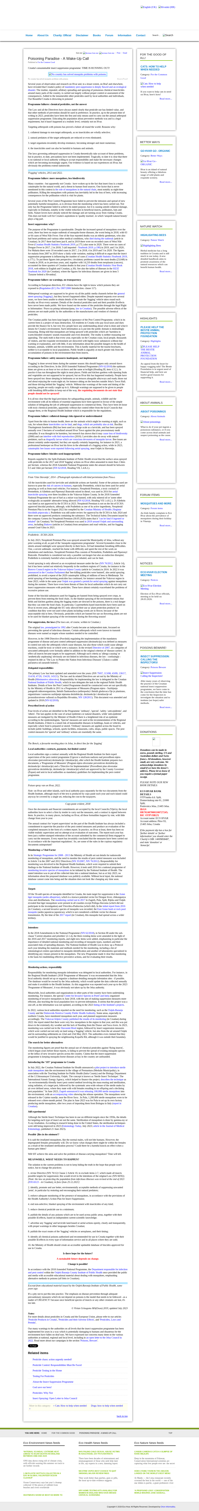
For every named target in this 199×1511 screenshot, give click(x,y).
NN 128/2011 (85, 697)
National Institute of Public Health (44, 682)
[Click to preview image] (77, 74)
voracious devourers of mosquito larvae (92, 439)
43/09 (115, 673)
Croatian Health (95, 256)
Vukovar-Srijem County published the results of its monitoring (75, 1019)
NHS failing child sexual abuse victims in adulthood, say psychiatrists (99, 1453)
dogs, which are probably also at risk (95, 424)
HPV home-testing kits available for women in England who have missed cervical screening (98, 1492)
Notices (154, 580)
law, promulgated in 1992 (53, 627)
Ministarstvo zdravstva (47, 679)
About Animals (157, 416)
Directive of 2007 (101, 647)
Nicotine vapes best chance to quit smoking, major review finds (97, 1472)
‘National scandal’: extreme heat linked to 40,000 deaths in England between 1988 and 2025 (41, 1454)
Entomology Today (71, 1126)
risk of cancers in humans (59, 485)
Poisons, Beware (89, 1340)
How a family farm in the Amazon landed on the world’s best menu (152, 1472)
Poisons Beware (158, 667)
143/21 (54, 676)
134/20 (46, 676)
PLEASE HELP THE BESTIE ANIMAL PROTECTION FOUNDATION (152, 332)
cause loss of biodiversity (115, 433)
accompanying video (63, 1094)
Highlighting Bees (153, 235)
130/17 (122, 673)
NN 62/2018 (105, 366)
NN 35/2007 (78, 861)
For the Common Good (46, 62)
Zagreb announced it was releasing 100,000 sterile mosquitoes (89, 1091)
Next (149, 122)
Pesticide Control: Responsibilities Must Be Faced (57, 1365)
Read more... (166, 98)
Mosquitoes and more (156, 503)
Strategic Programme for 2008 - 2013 (52, 855)
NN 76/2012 (106, 563)
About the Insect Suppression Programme (53, 1381)
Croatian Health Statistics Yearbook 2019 (55, 244)
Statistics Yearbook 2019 (115, 256)
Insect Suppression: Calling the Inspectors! (155, 659)
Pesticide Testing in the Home (47, 1370)
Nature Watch (157, 240)
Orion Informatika (168, 1507)
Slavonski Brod (68, 1028)
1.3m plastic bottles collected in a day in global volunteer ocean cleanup (42, 1475)
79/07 (100, 673)
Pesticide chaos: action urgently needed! (52, 1359)
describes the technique (112, 1079)
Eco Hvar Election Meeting (154, 574)
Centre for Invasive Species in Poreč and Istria (86, 995)
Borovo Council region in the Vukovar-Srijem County (54, 569)
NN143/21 (34, 1182)
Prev (145, 122)
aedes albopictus (51, 897)
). (50, 512)
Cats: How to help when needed (153, 68)
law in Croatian (83, 308)
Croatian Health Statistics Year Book (104, 265)
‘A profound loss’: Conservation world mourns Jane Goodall (151, 1491)
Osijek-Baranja (62, 1272)
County (73, 1272)
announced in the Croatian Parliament (46, 572)
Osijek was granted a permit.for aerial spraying (85, 581)
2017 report (65, 915)
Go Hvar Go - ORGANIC (155, 151)
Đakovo (48, 524)
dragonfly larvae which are (59, 439)
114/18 (31, 676)
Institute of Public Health (90, 1272)
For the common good (63, 1433)
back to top (122, 1416)
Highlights (156, 341)
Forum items (157, 508)
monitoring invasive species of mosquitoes (48, 870)
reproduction (68, 436)
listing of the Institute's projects (109, 1004)
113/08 (107, 673)
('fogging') (47, 296)
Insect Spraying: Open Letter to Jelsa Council (55, 1398)
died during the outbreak (101, 238)
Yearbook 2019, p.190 (89, 247)
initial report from (111, 906)
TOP (170, 1433)
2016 (122, 906)
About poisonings (153, 411)
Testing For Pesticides (43, 1376)
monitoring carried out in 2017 (70, 900)
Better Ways (156, 155)
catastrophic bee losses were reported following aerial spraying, (59, 448)
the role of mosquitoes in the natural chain (75, 189)
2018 (30, 268)
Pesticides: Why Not (43, 1393)
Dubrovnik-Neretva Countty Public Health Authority (69, 1013)
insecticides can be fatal (60, 424)
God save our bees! (42, 1387)
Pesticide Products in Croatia (42, 1319)
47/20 (39, 676)
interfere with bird (52, 436)
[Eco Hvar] (43, 10)
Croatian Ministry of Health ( (98, 509)
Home (44, 1433)
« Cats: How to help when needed (70, 1405)
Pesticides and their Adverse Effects (76, 1319)
